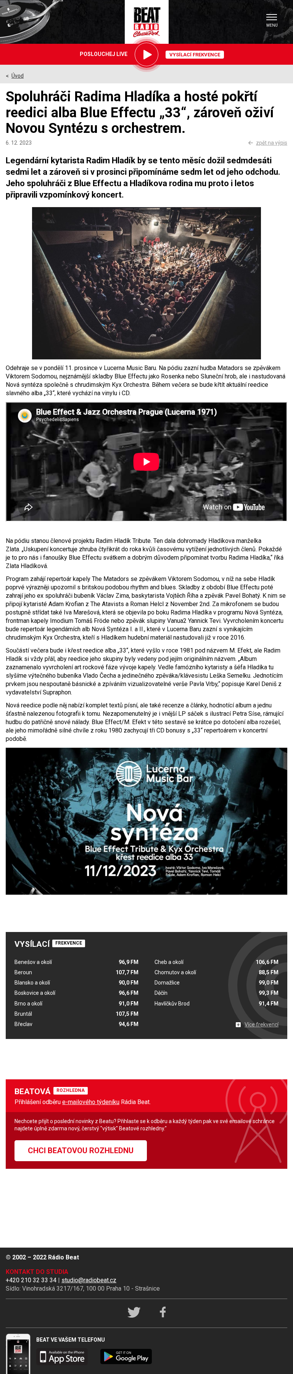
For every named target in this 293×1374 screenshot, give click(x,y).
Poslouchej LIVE (103, 54)
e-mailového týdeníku (90, 1102)
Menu (272, 25)
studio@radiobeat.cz (88, 1280)
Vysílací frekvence (194, 54)
